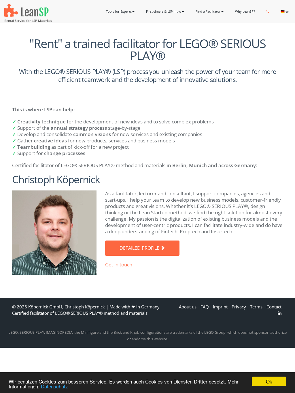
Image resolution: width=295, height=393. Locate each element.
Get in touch (118, 264)
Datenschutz (54, 386)
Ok (269, 381)
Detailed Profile (140, 248)
